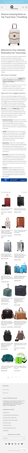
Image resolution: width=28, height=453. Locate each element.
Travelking (12, 450)
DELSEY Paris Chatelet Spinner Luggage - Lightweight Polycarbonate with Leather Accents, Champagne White (7, 232)
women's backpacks (8, 79)
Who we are (5, 392)
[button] (23, 7)
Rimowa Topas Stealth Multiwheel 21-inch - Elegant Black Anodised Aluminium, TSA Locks (7, 278)
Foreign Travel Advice (7, 425)
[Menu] (1, 7)
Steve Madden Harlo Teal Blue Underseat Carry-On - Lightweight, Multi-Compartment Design (7, 300)
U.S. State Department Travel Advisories (11, 414)
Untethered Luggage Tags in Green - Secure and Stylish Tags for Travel (20, 367)
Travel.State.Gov (6, 412)
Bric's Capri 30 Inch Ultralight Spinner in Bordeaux (7, 209)
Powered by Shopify (17, 450)
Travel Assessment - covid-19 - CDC (10, 417)
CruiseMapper (5, 430)
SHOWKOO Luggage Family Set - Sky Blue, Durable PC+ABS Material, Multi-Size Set (20, 277)
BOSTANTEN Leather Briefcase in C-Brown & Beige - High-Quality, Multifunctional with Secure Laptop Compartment (20, 323)
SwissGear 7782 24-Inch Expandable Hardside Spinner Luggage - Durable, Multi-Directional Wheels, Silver (20, 255)
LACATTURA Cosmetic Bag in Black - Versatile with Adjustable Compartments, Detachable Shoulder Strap (7, 323)
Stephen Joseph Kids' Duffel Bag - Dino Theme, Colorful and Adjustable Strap (7, 367)
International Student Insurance (9, 427)
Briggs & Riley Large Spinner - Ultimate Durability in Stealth (20, 209)
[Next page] (19, 377)
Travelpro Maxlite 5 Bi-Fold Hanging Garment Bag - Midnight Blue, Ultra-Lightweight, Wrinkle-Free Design (19, 300)
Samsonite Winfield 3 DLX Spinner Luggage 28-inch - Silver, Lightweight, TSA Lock (6, 255)
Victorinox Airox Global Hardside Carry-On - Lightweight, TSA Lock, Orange (20, 231)
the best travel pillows (9, 81)
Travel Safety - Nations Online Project (10, 420)
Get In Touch (6, 389)
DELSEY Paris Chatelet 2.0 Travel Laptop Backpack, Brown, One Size (20, 344)
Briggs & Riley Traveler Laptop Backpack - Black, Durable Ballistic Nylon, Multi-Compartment (7, 345)
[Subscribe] (23, 438)
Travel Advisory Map (7, 422)
